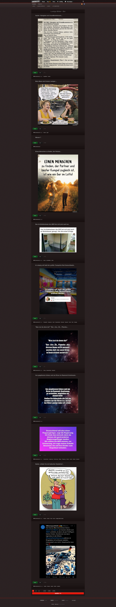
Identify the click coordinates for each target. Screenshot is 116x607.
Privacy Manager (62, 604)
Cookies (52, 604)
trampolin (45, 322)
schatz (48, 518)
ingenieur (50, 322)
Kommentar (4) (37, 370)
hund (54, 518)
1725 (49, 590)
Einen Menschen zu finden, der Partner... (48, 151)
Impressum (56, 604)
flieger (60, 459)
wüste (45, 586)
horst (70, 322)
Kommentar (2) (37, 322)
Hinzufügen (69, 1)
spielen (58, 586)
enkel (71, 459)
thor (72, 322)
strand (74, 459)
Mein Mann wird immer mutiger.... (46, 81)
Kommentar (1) (37, 76)
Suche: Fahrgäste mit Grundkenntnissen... (48, 15)
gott (47, 132)
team (45, 260)
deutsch (66, 322)
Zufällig (61, 1)
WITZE (34, 6)
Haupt (43, 1)
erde (54, 322)
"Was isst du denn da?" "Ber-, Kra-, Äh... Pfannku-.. (51, 327)
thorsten (62, 322)
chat (51, 518)
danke (45, 518)
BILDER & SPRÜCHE (41, 6)
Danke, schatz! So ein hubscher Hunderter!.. (49, 464)
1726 (54, 590)
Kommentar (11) (38, 586)
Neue (54, 1)
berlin (55, 586)
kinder (68, 459)
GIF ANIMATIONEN (55, 6)
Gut (35, 73)
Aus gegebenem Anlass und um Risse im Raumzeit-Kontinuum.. (55, 375)
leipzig (76, 322)
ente (52, 260)
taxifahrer (45, 76)
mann (49, 76)
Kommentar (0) (37, 132)
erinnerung (56, 459)
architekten (49, 260)
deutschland (58, 322)
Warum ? (38, 137)
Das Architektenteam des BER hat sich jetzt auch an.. (52, 224)
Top (49, 1)
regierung (51, 459)
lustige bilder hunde (59, 518)
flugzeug (64, 459)
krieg (45, 370)
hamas (48, 586)
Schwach (40, 73)
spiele (52, 586)
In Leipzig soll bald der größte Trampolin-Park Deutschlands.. (55, 265)
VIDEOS (48, 6)
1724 (45, 590)
